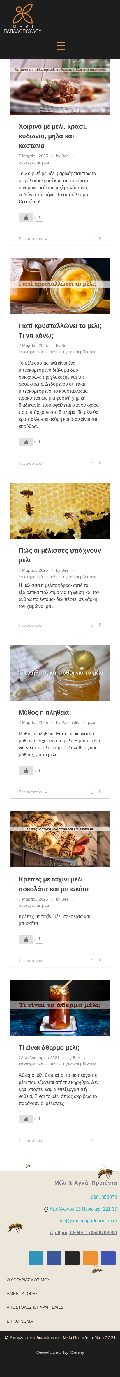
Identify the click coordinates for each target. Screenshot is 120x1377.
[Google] (108, 1258)
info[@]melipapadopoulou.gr (88, 1220)
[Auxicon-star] (90, 1258)
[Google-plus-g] (36, 1258)
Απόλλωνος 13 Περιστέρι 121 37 (83, 1209)
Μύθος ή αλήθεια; (45, 712)
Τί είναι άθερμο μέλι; (49, 1047)
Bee (65, 155)
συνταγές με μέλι (34, 162)
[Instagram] (72, 1258)
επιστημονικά (31, 351)
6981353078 (104, 1197)
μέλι (53, 351)
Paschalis (70, 722)
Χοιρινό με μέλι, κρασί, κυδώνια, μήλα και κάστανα (53, 136)
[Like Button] (26, 217)
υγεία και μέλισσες (79, 351)
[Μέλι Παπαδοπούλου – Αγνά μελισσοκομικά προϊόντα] (22, 18)
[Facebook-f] (54, 1258)
